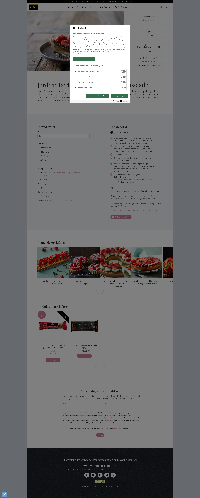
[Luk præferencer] (4, 494)
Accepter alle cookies (84, 59)
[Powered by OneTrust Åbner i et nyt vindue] (121, 101)
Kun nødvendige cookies (98, 96)
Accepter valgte (119, 96)
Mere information (78, 53)
